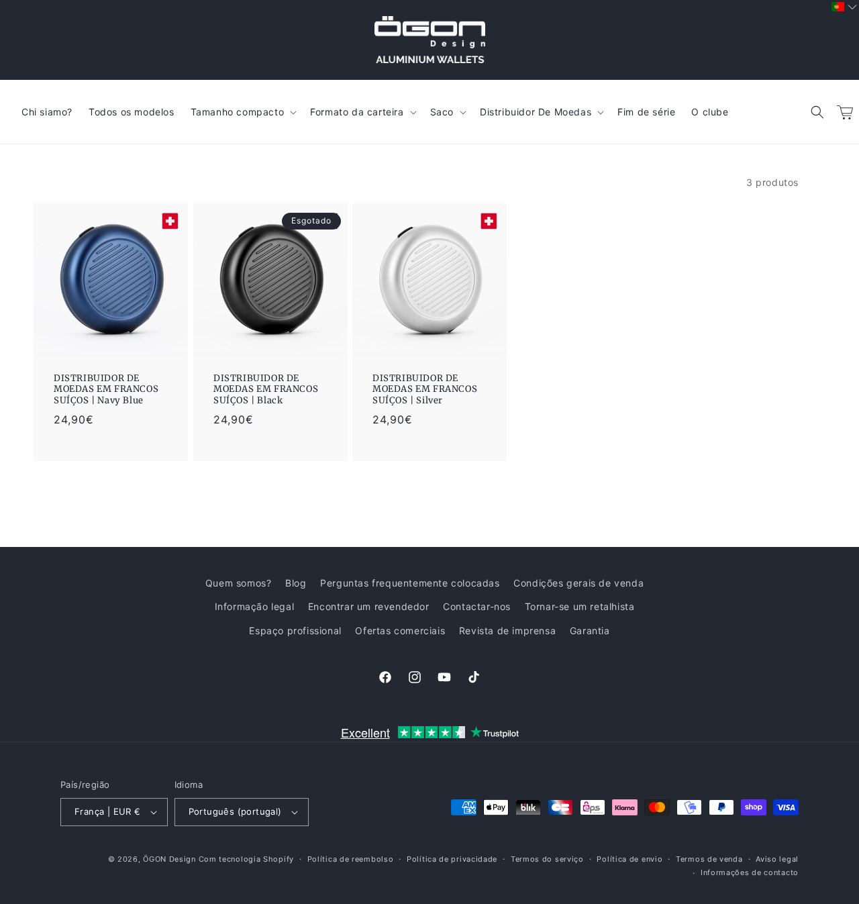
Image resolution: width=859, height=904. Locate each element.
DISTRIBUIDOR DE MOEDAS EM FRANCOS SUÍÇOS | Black (265, 389)
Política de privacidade (452, 859)
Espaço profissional (295, 630)
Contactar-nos (477, 606)
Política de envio (629, 859)
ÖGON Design (169, 859)
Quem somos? (238, 583)
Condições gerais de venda (578, 583)
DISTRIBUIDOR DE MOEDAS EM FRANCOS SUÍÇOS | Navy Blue (106, 389)
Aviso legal (777, 859)
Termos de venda (709, 859)
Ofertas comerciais (400, 630)
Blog (295, 583)
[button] (817, 112)
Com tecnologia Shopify (246, 859)
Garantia (590, 630)
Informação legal (255, 606)
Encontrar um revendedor (369, 606)
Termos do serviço (547, 859)
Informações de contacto (750, 872)
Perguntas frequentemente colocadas (409, 583)
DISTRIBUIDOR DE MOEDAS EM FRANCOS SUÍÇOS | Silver (424, 389)
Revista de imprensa (507, 630)
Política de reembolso (350, 859)
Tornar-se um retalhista (580, 606)
